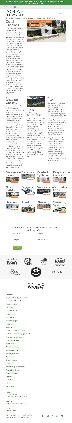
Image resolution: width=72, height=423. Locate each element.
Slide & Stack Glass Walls (14, 301)
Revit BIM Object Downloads (15, 367)
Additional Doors (11, 311)
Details (8, 363)
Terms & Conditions (12, 347)
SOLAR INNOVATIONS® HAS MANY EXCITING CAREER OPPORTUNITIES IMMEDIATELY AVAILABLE (36, 2)
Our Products (15, 18)
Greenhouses (41, 18)
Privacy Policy (10, 344)
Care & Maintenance (12, 340)
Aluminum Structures (28, 18)
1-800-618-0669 (11, 410)
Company (16, 240)
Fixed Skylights (10, 317)
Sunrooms (9, 314)
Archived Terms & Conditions (15, 330)
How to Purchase (11, 360)
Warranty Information (13, 350)
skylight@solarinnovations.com (16, 403)
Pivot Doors (10, 307)
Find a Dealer (10, 386)
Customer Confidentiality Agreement (18, 334)
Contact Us (9, 380)
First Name (17, 234)
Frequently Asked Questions (15, 337)
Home (8, 18)
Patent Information (12, 373)
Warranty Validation (12, 354)
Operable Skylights (12, 321)
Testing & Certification (13, 370)
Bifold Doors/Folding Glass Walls (16, 297)
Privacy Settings (23, 417)
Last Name (40, 234)
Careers (8, 383)
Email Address (42, 240)
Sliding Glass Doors (12, 304)
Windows (9, 324)
